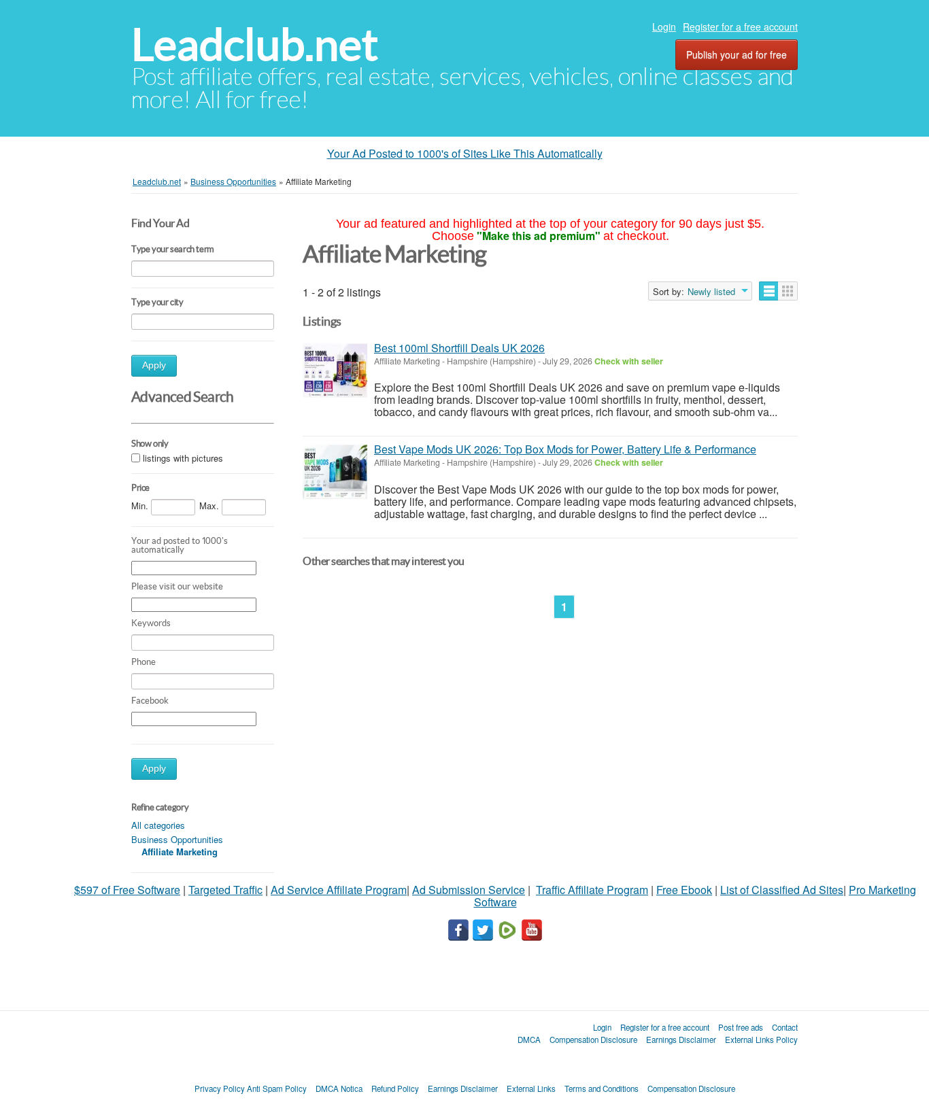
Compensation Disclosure (593, 1039)
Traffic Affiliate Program (592, 889)
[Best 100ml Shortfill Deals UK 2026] (335, 371)
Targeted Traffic (225, 889)
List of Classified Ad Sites (781, 889)
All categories (158, 825)
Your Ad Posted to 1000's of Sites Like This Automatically (465, 153)
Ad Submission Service (468, 889)
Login (664, 26)
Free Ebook (684, 889)
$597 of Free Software (127, 889)
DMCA (529, 1039)
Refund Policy (395, 1088)
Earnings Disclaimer (681, 1039)
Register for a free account (740, 26)
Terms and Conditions (601, 1088)
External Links (531, 1088)
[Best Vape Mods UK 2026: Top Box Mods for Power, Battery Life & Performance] (335, 472)
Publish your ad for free (736, 54)
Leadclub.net (254, 44)
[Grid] (788, 291)
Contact (785, 1027)
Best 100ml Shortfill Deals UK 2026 (459, 348)
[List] (769, 291)
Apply (154, 365)
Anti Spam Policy (277, 1088)
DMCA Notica (339, 1088)
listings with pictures (183, 457)
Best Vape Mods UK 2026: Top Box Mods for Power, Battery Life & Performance (565, 449)
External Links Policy (761, 1039)
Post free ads (740, 1027)
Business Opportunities (177, 839)
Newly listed (711, 292)
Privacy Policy (220, 1088)
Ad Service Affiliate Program (339, 889)
